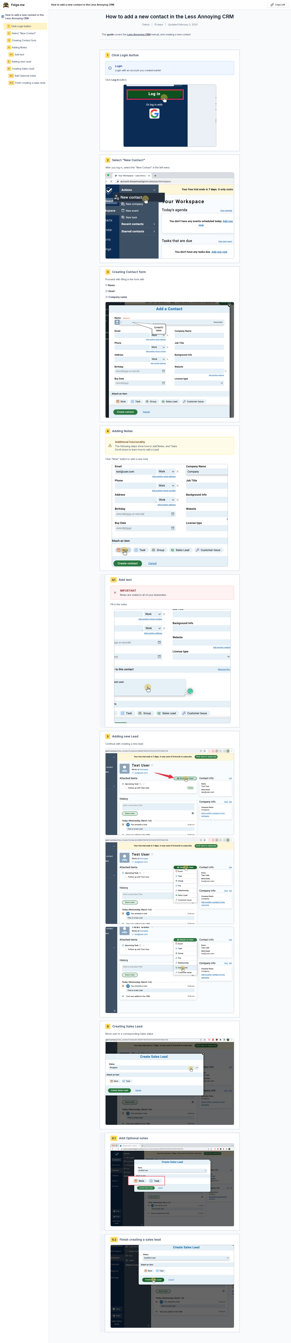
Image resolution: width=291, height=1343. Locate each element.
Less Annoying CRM (139, 34)
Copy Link (280, 4)
